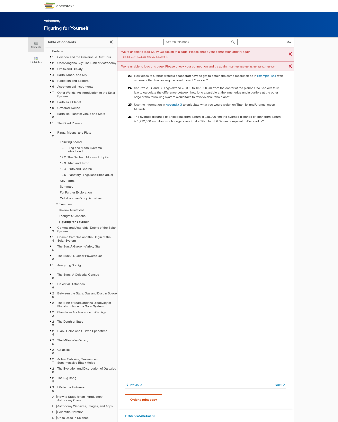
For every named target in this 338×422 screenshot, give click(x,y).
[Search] (233, 42)
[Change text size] (289, 42)
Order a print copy (143, 399)
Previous (136, 385)
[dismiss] (290, 54)
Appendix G (174, 104)
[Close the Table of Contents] (111, 42)
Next (278, 384)
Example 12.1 (266, 75)
